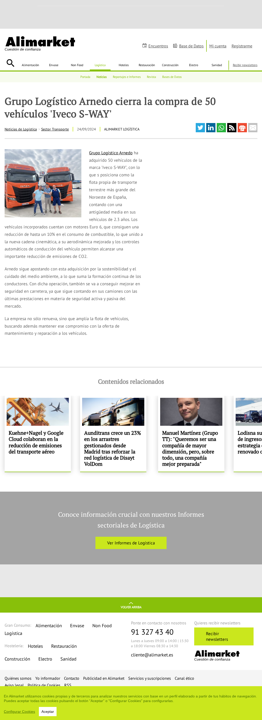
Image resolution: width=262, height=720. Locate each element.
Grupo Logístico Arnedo (111, 153)
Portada (85, 77)
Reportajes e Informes (127, 77)
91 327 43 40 (152, 632)
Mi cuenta (217, 45)
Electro (193, 65)
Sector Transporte (55, 129)
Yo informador (47, 678)
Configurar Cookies (19, 711)
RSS (67, 685)
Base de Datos (191, 45)
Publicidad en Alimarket (103, 678)
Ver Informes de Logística (131, 543)
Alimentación (30, 65)
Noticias (101, 77)
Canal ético (184, 678)
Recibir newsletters (245, 65)
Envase (53, 65)
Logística (100, 65)
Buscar (10, 63)
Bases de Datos (172, 77)
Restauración (147, 65)
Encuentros (158, 45)
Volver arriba (131, 607)
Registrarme (242, 45)
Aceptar (47, 711)
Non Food (77, 65)
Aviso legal (14, 685)
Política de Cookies (44, 685)
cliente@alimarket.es (152, 655)
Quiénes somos (18, 678)
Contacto (71, 678)
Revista (151, 77)
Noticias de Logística (21, 129)
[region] (131, 703)
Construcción (170, 65)
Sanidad (217, 65)
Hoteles (124, 65)
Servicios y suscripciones (149, 678)
